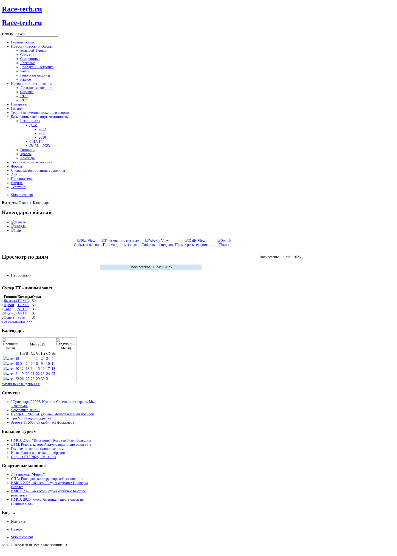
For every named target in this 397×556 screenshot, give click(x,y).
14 (32, 369)
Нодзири (10, 313)
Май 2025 (37, 344)
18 (53, 369)
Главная (25, 203)
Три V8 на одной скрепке (31, 418)
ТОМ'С (23, 301)
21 (32, 374)
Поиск (224, 245)
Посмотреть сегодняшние (195, 245)
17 (48, 369)
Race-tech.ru (22, 9)
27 (27, 379)
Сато (7, 309)
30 (43, 379)
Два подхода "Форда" (28, 474)
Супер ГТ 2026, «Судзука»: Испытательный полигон (52, 414)
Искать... (9, 34)
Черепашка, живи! (25, 410)
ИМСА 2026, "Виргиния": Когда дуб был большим (51, 440)
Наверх (17, 529)
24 (48, 374)
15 (38, 369)
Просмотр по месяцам (120, 245)
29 (38, 379)
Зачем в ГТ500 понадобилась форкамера (42, 422)
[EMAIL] (18, 226)
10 (48, 363)
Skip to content (22, 195)
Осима (9, 317)
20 (27, 374)
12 (22, 369)
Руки (21, 317)
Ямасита (10, 301)
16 (43, 369)
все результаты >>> (17, 321)
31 (48, 379)
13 (27, 369)
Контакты (18, 521)
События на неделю (157, 245)
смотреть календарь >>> (21, 384)
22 (38, 374)
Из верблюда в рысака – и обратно (38, 453)
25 (53, 374)
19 (22, 374)
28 (32, 379)
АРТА (22, 309)
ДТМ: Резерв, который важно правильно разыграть (51, 444)
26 (22, 379)
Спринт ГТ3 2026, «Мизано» (33, 457)
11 (53, 363)
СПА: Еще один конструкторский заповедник (47, 479)
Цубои (9, 305)
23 (43, 374)
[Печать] (18, 222)
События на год (86, 245)
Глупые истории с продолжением (37, 449)
